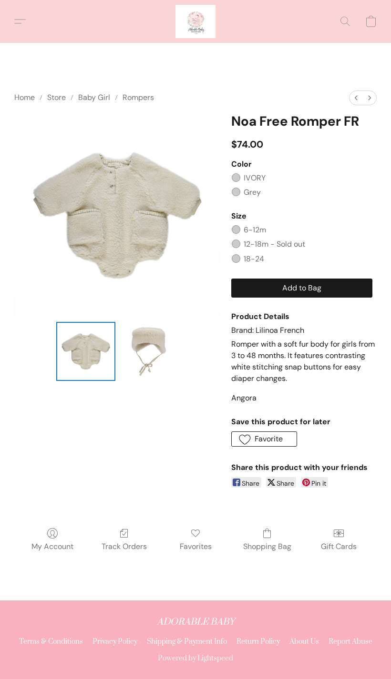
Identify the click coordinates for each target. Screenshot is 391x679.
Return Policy (258, 641)
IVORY (255, 178)
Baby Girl (94, 97)
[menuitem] (356, 98)
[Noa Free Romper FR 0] (85, 351)
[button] (195, 21)
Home (24, 97)
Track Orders (124, 546)
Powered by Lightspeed (195, 658)
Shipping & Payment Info (187, 641)
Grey (252, 192)
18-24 (254, 259)
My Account (52, 546)
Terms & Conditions (51, 641)
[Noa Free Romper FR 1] (148, 351)
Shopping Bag (267, 546)
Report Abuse (350, 641)
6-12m (255, 230)
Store (56, 97)
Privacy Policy (115, 641)
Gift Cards (339, 546)
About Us (304, 641)
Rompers (138, 97)
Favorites (196, 546)
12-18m (274, 244)
